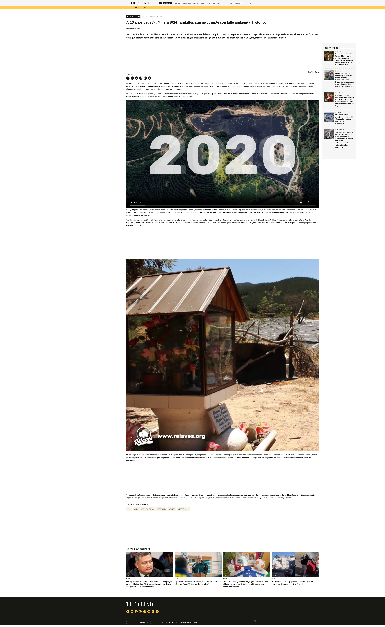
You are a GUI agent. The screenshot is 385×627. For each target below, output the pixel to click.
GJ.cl (255, 621)
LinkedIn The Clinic (148, 611)
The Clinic (160, 3)
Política (177, 3)
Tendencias (205, 3)
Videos (177, 578)
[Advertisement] (222, 243)
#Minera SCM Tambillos (144, 509)
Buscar (250, 3)
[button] (128, 78)
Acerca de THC (143, 622)
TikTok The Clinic (153, 611)
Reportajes (239, 3)
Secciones (257, 3)
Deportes (228, 3)
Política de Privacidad (143, 625)
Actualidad (133, 16)
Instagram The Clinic (136, 611)
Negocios (187, 3)
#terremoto (183, 509)
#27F (129, 509)
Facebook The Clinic (132, 611)
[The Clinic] (140, 3)
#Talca (172, 509)
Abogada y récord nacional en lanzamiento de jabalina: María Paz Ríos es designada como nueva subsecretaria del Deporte (344, 100)
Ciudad (196, 3)
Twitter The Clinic (127, 611)
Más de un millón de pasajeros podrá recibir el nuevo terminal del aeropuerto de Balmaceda (344, 119)
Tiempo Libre (217, 3)
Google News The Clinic (157, 611)
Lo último (168, 3)
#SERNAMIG (161, 509)
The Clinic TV (144, 611)
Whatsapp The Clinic (140, 611)
